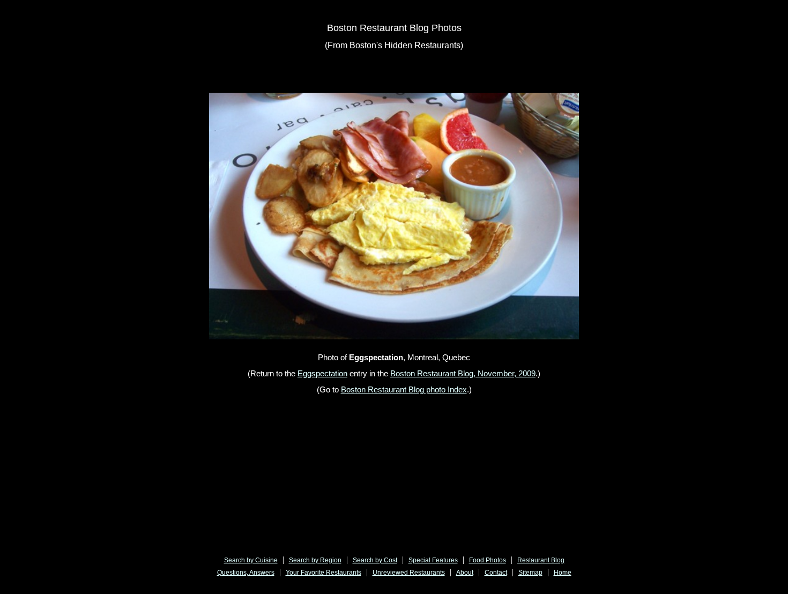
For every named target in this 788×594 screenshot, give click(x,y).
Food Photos (487, 560)
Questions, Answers (245, 572)
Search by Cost (375, 560)
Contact (496, 572)
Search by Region (315, 560)
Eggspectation (322, 373)
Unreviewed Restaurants (409, 572)
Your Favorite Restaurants (323, 572)
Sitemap (530, 572)
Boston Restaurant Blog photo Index (404, 389)
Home (562, 572)
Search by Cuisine (251, 560)
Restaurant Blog (540, 560)
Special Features (433, 560)
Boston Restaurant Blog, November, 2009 (463, 373)
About (464, 572)
